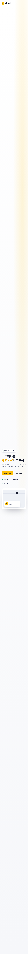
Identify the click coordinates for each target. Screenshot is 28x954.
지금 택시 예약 (7, 473)
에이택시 (8, 3)
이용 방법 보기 (19, 473)
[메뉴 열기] (25, 3)
